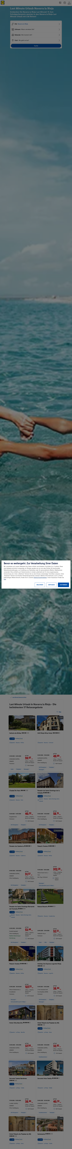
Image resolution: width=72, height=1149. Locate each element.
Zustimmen (63, 585)
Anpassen (51, 585)
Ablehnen (39, 585)
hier (5, 579)
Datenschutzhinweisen (40, 577)
